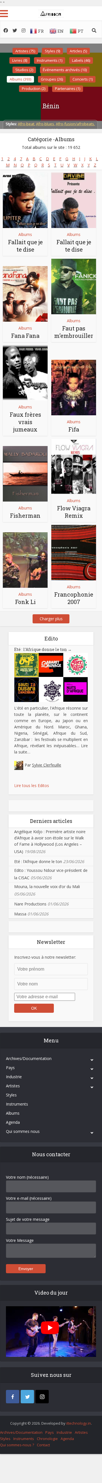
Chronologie (47, 1438)
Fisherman (25, 515)
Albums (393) (20, 79)
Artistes (13, 1085)
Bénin (51, 105)
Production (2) (33, 88)
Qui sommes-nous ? (17, 1444)
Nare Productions (30, 904)
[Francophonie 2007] (73, 552)
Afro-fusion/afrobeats (75, 123)
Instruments (17, 1104)
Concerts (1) (83, 79)
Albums (25, 234)
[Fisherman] (25, 474)
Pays (10, 1067)
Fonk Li (25, 601)
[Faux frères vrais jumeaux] (25, 372)
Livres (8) (19, 60)
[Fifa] (73, 387)
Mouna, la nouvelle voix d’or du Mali (47, 886)
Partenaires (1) (67, 88)
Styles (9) (52, 51)
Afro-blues (45, 123)
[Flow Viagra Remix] (73, 466)
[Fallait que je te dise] (25, 200)
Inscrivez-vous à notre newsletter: (45, 957)
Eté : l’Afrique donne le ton (43, 649)
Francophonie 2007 (73, 598)
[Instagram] (42, 1396)
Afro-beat (26, 123)
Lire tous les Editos (31, 785)
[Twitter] (27, 1396)
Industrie (14, 1076)
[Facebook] (12, 1396)
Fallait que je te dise (25, 245)
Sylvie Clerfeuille (46, 765)
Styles (11, 1095)
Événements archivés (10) (65, 69)
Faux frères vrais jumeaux (25, 422)
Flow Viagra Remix (73, 511)
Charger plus (51, 618)
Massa (20, 914)
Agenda (13, 1122)
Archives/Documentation (29, 1058)
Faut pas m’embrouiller (73, 331)
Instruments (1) (49, 60)
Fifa (73, 429)
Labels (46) (81, 60)
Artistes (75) (25, 51)
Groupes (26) (52, 79)
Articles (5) (78, 51)
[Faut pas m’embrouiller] (73, 286)
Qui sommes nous (23, 1131)
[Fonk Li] (25, 560)
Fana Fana (25, 335)
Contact (43, 1444)
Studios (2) (24, 69)
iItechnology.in (78, 1423)
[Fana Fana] (25, 294)
